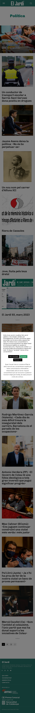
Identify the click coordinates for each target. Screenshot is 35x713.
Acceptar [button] (23, 356)
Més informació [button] (13, 356)
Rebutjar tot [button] (17, 360)
